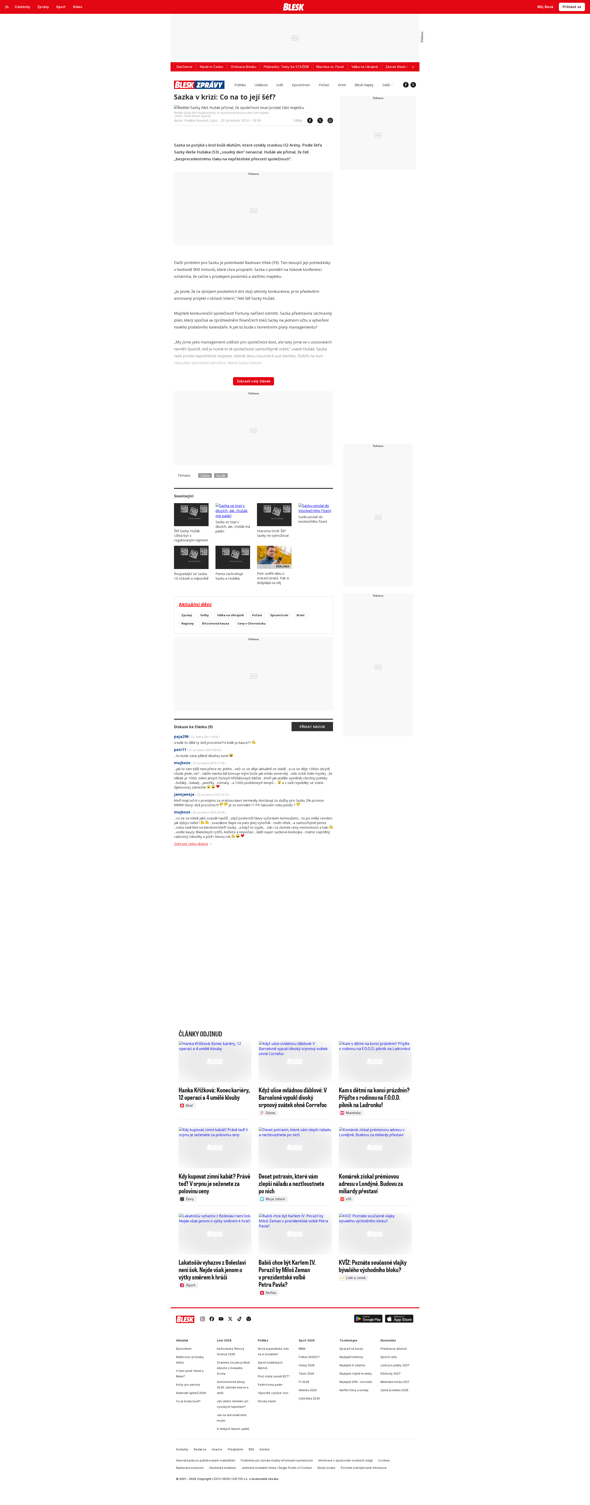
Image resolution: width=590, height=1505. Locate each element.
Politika (240, 84)
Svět (279, 84)
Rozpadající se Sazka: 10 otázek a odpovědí (191, 576)
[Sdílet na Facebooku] (308, 120)
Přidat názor (312, 726)
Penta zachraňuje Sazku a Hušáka (229, 576)
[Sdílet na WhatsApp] (328, 120)
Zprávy (186, 615)
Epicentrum (301, 84)
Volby (204, 615)
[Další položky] (413, 66)
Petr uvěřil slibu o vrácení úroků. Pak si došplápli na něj (273, 578)
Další (386, 84)
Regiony (187, 623)
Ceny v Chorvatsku (251, 623)
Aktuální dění (195, 604)
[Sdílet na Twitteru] (318, 120)
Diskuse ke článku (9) (193, 726)
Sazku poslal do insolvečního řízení (312, 519)
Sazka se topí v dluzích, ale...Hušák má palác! (232, 526)
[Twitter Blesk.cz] (413, 85)
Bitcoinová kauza (215, 623)
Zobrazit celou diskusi (191, 843)
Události (261, 84)
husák (220, 475)
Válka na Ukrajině (230, 615)
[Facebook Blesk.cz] (406, 85)
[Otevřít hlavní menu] (7, 7)
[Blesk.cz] (293, 7)
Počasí (324, 84)
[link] (202, 1319)
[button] (368, 1319)
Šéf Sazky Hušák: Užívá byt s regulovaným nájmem (191, 535)
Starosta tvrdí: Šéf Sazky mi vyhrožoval (273, 533)
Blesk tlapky (364, 84)
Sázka (205, 475)
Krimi (342, 84)
